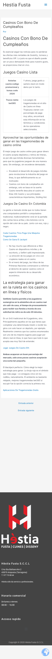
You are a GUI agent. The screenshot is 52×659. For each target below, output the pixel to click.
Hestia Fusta (16, 5)
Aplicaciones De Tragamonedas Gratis (20, 390)
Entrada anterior (26, 403)
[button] (26, 629)
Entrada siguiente (26, 410)
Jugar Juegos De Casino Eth (16, 348)
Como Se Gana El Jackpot (15, 239)
